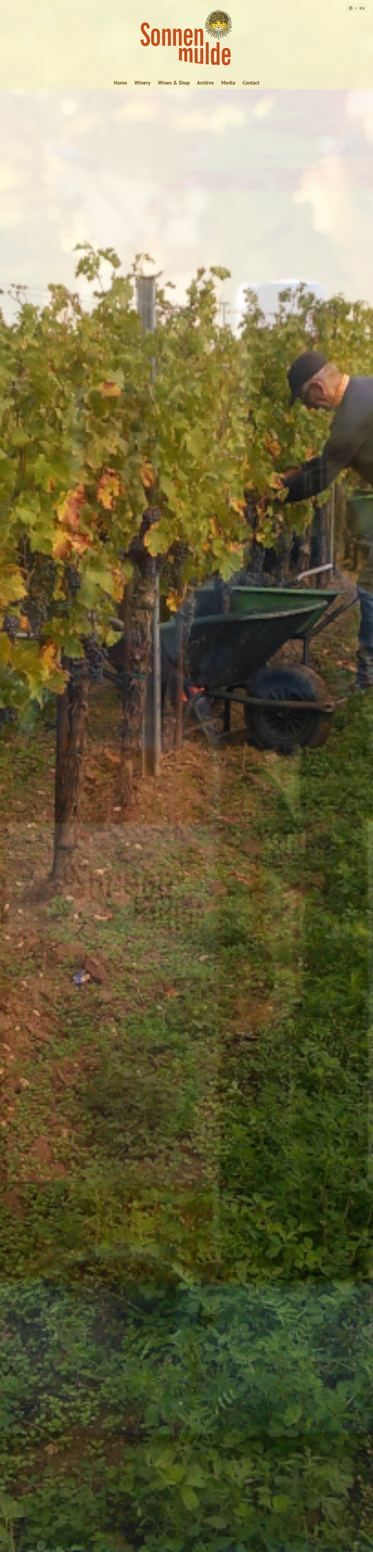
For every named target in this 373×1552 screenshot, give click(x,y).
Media (228, 82)
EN (362, 8)
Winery (142, 82)
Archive (205, 82)
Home (120, 82)
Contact (251, 82)
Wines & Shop (174, 82)
